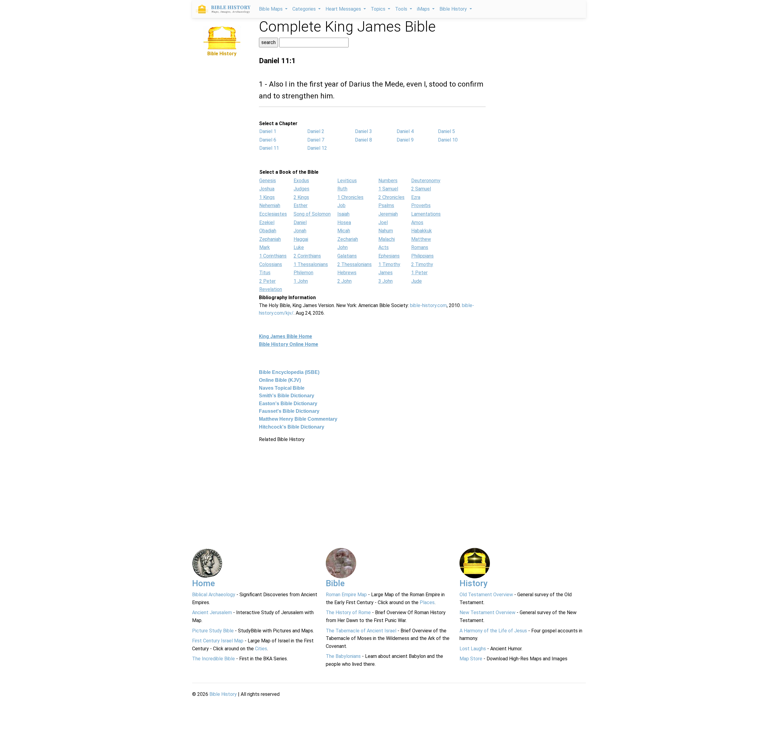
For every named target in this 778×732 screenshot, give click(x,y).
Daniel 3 (363, 131)
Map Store (471, 659)
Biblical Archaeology (213, 594)
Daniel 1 (267, 131)
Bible (335, 583)
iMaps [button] (424, 9)
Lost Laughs (473, 649)
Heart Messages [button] (343, 9)
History (474, 583)
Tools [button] (401, 9)
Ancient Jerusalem (212, 612)
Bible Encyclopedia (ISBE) (289, 372)
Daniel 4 (405, 131)
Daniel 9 (405, 140)
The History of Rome (348, 612)
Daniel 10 (448, 140)
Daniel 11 (269, 148)
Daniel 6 (267, 140)
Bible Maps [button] (271, 9)
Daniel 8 (363, 140)
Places (427, 602)
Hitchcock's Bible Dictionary (291, 426)
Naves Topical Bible (282, 388)
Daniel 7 (315, 140)
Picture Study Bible (213, 631)
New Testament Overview (487, 612)
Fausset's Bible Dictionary (289, 411)
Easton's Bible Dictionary (288, 403)
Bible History (223, 694)
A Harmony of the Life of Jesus (493, 631)
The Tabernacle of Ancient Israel (361, 631)
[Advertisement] (222, 149)
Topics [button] (379, 9)
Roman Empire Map (346, 594)
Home (203, 583)
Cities (261, 649)
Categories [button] (304, 9)
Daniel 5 (446, 131)
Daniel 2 (315, 131)
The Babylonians (343, 656)
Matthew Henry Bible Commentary (298, 419)
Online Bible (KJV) (280, 380)
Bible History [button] (453, 9)
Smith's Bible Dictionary (286, 395)
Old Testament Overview (486, 594)
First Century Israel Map (217, 641)
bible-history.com (428, 305)
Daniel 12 (317, 148)
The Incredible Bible (213, 659)
